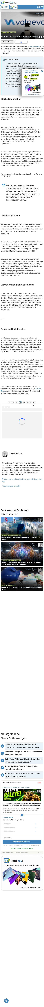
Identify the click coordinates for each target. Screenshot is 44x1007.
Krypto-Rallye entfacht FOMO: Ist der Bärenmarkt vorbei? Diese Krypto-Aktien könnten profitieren (22, 805)
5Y (30, 402)
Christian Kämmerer (31, 519)
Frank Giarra (39, 13)
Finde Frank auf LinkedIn (11, 486)
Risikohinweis (24, 852)
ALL (34, 402)
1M (16, 402)
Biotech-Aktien (7, 42)
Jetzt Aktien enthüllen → (22, 842)
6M (24, 402)
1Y (27, 402)
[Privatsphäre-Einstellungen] (6, 1000)
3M (20, 402)
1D (9, 402)
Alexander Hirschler (31, 569)
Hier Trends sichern (33, 94)
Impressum (17, 852)
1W (13, 402)
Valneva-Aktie (35, 46)
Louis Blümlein (32, 544)
